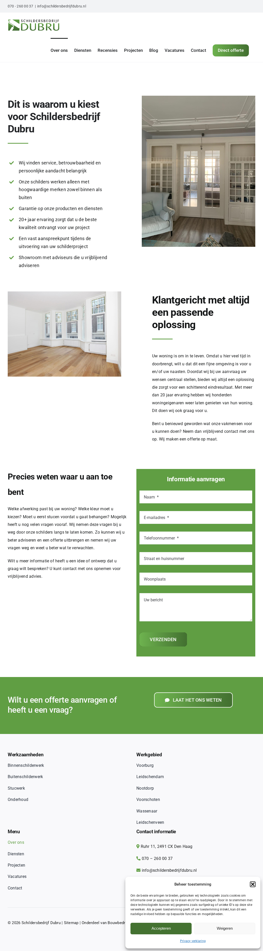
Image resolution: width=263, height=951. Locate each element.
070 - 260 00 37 (20, 6)
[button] (252, 884)
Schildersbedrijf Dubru (41, 922)
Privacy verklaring (193, 941)
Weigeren (225, 928)
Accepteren (161, 928)
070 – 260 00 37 (157, 858)
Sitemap (71, 922)
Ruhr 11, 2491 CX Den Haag (167, 846)
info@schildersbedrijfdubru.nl (61, 6)
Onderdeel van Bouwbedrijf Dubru (111, 922)
